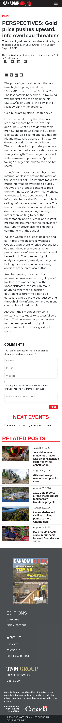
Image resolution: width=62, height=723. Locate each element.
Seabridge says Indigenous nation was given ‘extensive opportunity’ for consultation (46, 458)
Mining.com (13, 681)
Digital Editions (16, 625)
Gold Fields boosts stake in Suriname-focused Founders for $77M (46, 537)
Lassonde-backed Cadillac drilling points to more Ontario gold (44, 517)
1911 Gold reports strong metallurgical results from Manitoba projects (45, 497)
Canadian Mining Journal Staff (20, 55)
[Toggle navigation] (56, 3)
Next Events (31, 417)
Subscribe (12, 619)
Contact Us (13, 650)
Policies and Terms (18, 656)
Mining (6, 16)
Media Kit (12, 644)
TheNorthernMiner (18, 675)
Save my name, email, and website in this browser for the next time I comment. (26, 387)
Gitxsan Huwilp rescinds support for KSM (45, 478)
